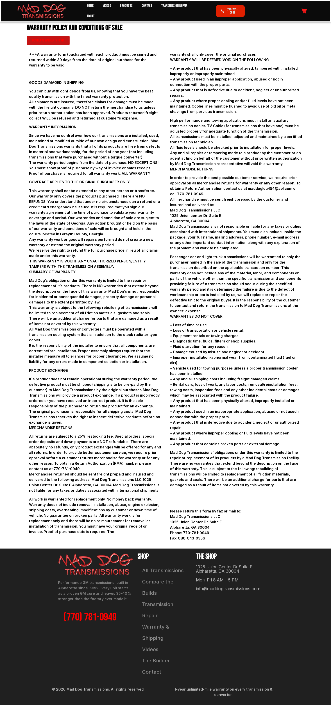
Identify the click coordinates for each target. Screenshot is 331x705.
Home (90, 6)
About (91, 16)
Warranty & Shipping (155, 632)
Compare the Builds (157, 587)
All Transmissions (163, 570)
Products (126, 6)
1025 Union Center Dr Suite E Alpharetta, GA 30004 (224, 569)
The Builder (156, 661)
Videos (107, 6)
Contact (147, 6)
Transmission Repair (174, 6)
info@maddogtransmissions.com (228, 588)
